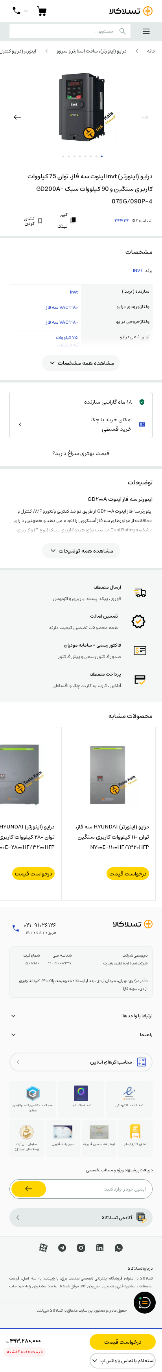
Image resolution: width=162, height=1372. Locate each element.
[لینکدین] (100, 1248)
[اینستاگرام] (81, 1248)
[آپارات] (43, 1248)
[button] (17, 117)
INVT (138, 270)
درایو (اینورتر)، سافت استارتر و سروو (92, 51)
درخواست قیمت (123, 1342)
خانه (151, 51)
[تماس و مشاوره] (20, 11)
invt (74, 292)
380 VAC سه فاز (62, 307)
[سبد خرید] (41, 11)
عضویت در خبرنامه (28, 1189)
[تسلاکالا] (133, 924)
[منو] (146, 31)
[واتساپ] (119, 1248)
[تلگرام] (62, 1248)
